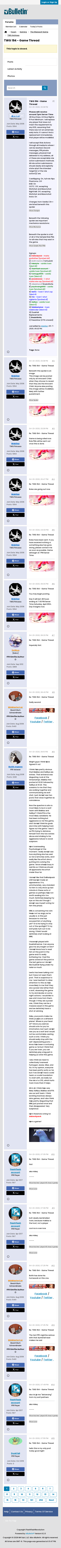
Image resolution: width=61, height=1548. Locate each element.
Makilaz (44, 326)
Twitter (47, 721)
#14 (53, 1384)
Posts (10, 61)
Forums (9, 22)
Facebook (41, 718)
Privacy (29, 1511)
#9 (53, 752)
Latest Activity (15, 69)
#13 (53, 1325)
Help (6, 1511)
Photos (11, 76)
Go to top (10, 1520)
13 (45, 1494)
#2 (53, 361)
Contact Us (17, 1511)
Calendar (23, 26)
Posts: (9, 126)
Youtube (35, 721)
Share (17, 132)
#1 (53, 101)
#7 (53, 635)
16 (15, 1500)
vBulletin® (30, 1533)
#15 (53, 1438)
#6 (53, 584)
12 (37, 1494)
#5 (53, 530)
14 (53, 1494)
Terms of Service (44, 1511)
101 (31, 1500)
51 (23, 1500)
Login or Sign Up (49, 2)
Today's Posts (36, 26)
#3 (53, 428)
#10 (53, 1154)
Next (51, 1500)
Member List (11, 26)
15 (7, 1500)
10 (22, 1494)
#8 (53, 692)
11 (29, 1494)
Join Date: (11, 123)
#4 (53, 479)
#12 (53, 1265)
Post (16, 136)
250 (41, 1500)
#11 (53, 1208)
